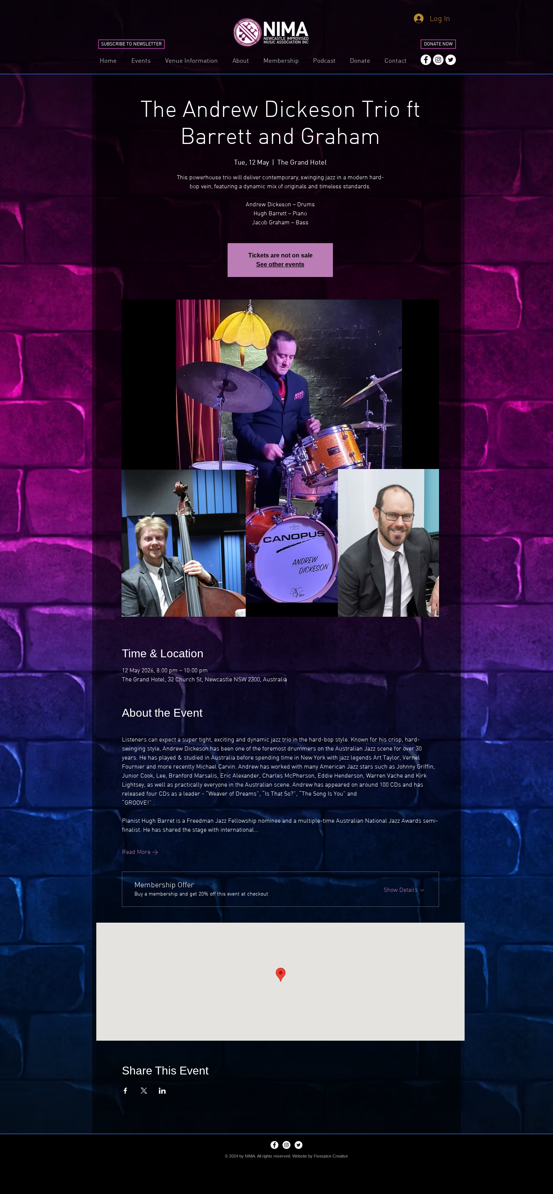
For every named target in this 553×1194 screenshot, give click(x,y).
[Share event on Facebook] (125, 1091)
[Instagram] (438, 59)
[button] (141, 60)
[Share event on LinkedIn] (162, 1091)
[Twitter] (450, 59)
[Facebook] (426, 59)
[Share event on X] (143, 1091)
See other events (280, 264)
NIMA (250, 1156)
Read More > (140, 851)
